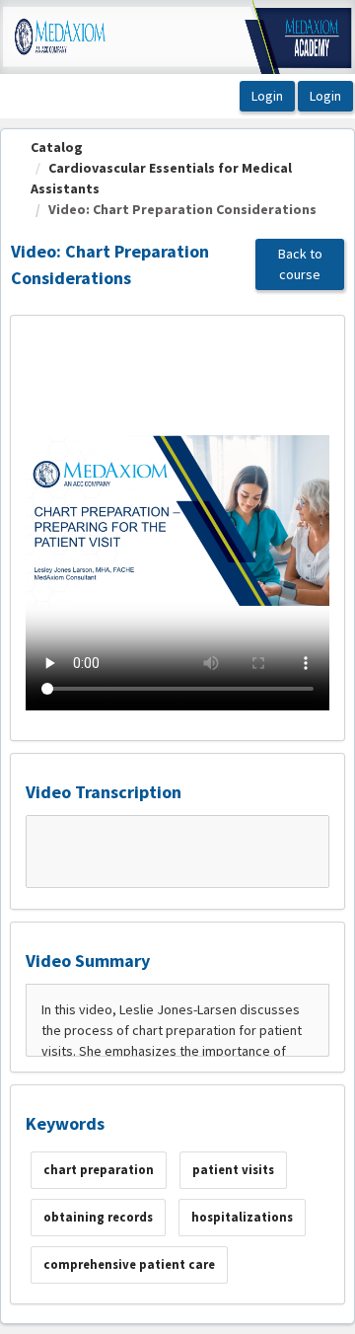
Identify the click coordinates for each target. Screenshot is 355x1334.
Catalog (57, 147)
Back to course (300, 264)
